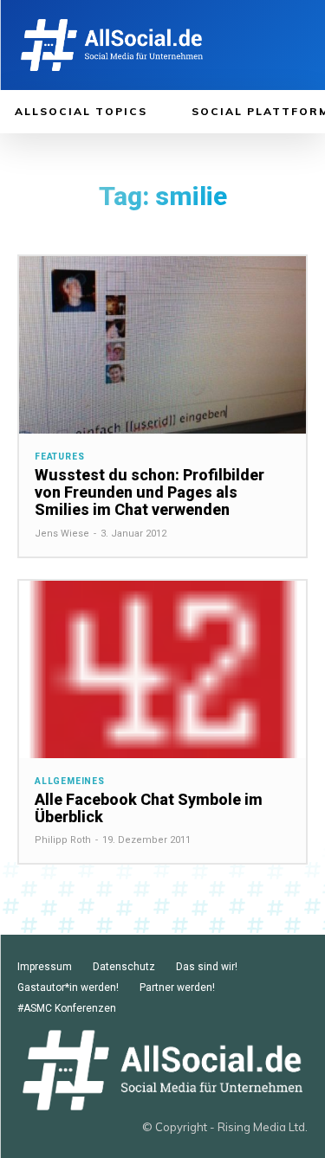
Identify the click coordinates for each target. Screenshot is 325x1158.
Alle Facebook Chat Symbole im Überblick (149, 808)
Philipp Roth (63, 840)
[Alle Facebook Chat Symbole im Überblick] (162, 669)
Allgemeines (70, 781)
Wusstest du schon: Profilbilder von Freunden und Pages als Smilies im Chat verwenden (149, 492)
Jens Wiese (62, 533)
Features (59, 457)
